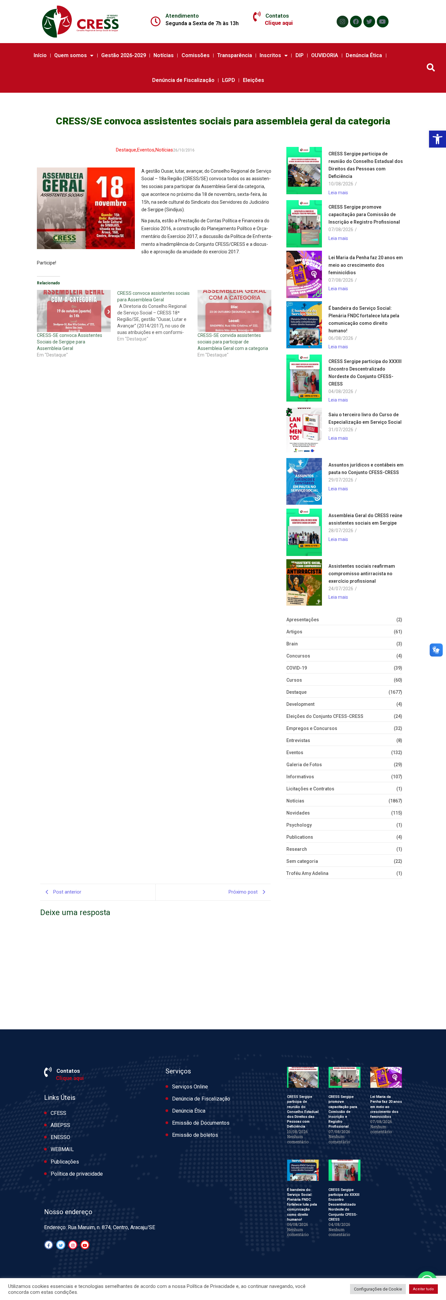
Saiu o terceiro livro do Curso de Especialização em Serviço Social (365, 418)
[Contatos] (257, 16)
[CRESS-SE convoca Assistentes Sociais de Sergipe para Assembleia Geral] (74, 311)
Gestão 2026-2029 (123, 55)
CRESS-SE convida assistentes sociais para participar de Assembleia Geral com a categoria (233, 342)
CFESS (58, 1113)
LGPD (228, 80)
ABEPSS (60, 1125)
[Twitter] (369, 21)
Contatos (277, 15)
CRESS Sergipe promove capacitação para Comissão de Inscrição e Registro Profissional (364, 214)
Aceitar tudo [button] (423, 1289)
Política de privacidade (77, 1174)
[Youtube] (383, 21)
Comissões (196, 55)
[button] (437, 139)
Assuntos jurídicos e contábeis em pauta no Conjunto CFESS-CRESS (366, 468)
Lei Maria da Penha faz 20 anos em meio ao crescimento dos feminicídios (365, 265)
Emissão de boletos (195, 1135)
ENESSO (60, 1137)
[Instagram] (342, 21)
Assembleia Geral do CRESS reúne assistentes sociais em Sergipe (365, 519)
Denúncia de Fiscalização (183, 80)
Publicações (65, 1162)
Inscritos (270, 55)
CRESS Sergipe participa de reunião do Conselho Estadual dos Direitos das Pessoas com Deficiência (365, 165)
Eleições (253, 80)
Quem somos (70, 55)
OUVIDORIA (324, 55)
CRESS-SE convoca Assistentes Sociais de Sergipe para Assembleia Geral (69, 342)
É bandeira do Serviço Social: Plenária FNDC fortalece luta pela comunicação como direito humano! (363, 319)
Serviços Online (190, 1087)
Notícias (163, 55)
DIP (299, 55)
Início (40, 55)
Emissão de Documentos (201, 1123)
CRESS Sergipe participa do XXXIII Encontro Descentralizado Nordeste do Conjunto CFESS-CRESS (365, 373)
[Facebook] (356, 21)
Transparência (234, 55)
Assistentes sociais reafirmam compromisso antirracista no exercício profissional (361, 573)
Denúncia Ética (364, 55)
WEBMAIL (62, 1149)
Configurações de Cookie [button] (378, 1289)
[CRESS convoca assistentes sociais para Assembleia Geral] (157, 316)
